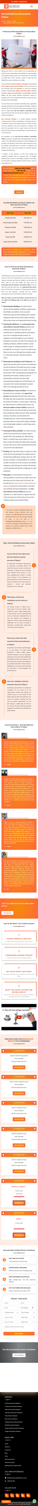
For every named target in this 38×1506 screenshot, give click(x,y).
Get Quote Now (7, 913)
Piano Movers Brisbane (11, 1416)
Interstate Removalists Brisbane (14, 1412)
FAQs (6, 1456)
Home (3, 21)
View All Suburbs (19, 1355)
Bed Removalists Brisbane (12, 1425)
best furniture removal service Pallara (12, 86)
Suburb (9, 21)
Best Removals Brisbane (8, 119)
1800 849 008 (18, 514)
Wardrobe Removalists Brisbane (14, 1422)
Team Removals (16, 1504)
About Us (7, 1447)
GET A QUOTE (19, 1333)
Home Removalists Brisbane (12, 1403)
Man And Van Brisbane (11, 1419)
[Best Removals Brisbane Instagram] (12, 1495)
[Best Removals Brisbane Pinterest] (22, 1495)
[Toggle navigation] (31, 6)
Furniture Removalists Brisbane (13, 1406)
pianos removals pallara (15, 93)
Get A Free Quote (19, 1067)
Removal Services (10, 1459)
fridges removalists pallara (23, 91)
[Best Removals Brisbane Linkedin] (17, 1495)
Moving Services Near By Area (13, 1465)
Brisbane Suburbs (10, 1462)
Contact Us (19, 1203)
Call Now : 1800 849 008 (20, 1)
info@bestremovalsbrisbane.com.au (16, 521)
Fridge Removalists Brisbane (13, 1431)
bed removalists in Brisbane (20, 84)
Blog (6, 1453)
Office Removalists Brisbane (12, 1409)
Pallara (14, 21)
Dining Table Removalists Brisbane (14, 1428)
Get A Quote (19, 192)
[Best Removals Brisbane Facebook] (6, 1495)
